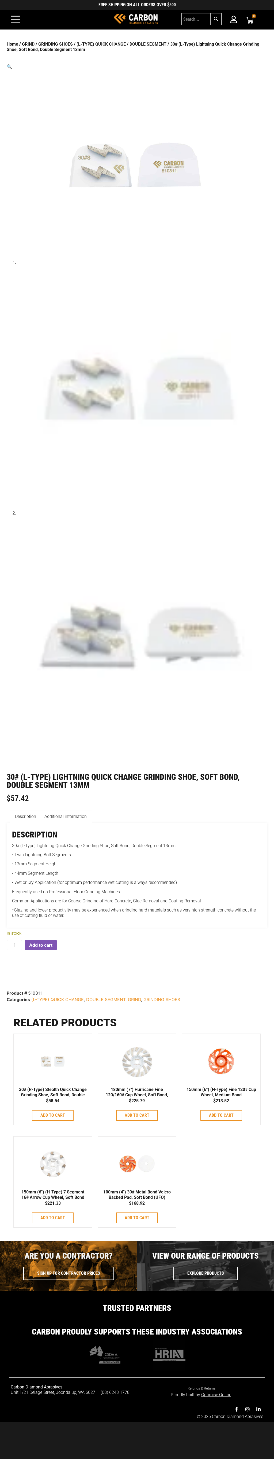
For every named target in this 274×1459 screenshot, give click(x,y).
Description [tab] (25, 816)
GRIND (28, 44)
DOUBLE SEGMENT (148, 44)
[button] (137, 66)
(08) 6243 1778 (115, 1392)
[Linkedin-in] (258, 1409)
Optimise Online (216, 1394)
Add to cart (40, 945)
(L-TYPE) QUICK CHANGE (101, 44)
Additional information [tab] (65, 816)
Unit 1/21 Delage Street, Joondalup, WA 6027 (53, 1392)
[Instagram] (247, 1409)
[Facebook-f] (236, 1409)
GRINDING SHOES (55, 44)
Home (12, 44)
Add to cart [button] (52, 1115)
